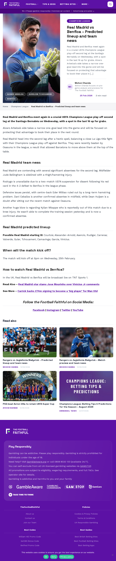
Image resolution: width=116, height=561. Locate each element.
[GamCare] (95, 487)
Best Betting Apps (86, 545)
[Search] (110, 4)
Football (31, 4)
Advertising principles (82, 11)
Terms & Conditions (86, 518)
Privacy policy (66, 557)
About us (30, 514)
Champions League (79, 21)
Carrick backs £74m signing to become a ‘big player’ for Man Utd (58, 291)
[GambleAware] (30, 487)
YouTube (78, 310)
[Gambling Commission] (54, 487)
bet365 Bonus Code (30, 541)
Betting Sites (68, 4)
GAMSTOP (85, 466)
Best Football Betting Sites (86, 541)
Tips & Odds (48, 4)
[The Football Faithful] (12, 4)
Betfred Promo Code (30, 545)
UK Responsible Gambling (86, 523)
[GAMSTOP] (75, 487)
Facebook (39, 310)
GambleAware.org (36, 461)
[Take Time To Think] (21, 495)
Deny (53, 557)
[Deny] (112, 555)
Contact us (30, 518)
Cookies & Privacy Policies (86, 514)
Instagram (53, 310)
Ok (46, 557)
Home (5, 106)
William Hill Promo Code (30, 537)
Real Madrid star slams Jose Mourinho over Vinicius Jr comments (58, 284)
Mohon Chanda (83, 83)
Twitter (66, 310)
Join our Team (29, 523)
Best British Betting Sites (86, 537)
